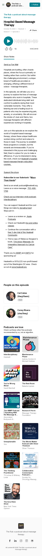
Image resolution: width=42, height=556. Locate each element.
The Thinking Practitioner (9, 472)
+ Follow (34, 5)
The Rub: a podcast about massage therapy (18, 5)
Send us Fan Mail (11, 64)
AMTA (28, 253)
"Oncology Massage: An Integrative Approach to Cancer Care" (21, 244)
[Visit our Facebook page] (10, 541)
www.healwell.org (19, 267)
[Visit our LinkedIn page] (15, 541)
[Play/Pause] (8, 41)
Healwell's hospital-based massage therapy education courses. (21, 162)
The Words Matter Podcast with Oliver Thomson (30, 444)
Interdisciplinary (10, 354)
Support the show (11, 172)
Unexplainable (10, 442)
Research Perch (28, 411)
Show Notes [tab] (9, 56)
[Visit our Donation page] (32, 541)
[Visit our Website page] (26, 541)
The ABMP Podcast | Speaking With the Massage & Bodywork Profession (11, 415)
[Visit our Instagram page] (21, 541)
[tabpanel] (21, 171)
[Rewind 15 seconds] (6, 48)
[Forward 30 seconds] (10, 48)
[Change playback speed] (15, 48)
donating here (25, 208)
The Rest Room (28, 383)
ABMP (18, 253)
